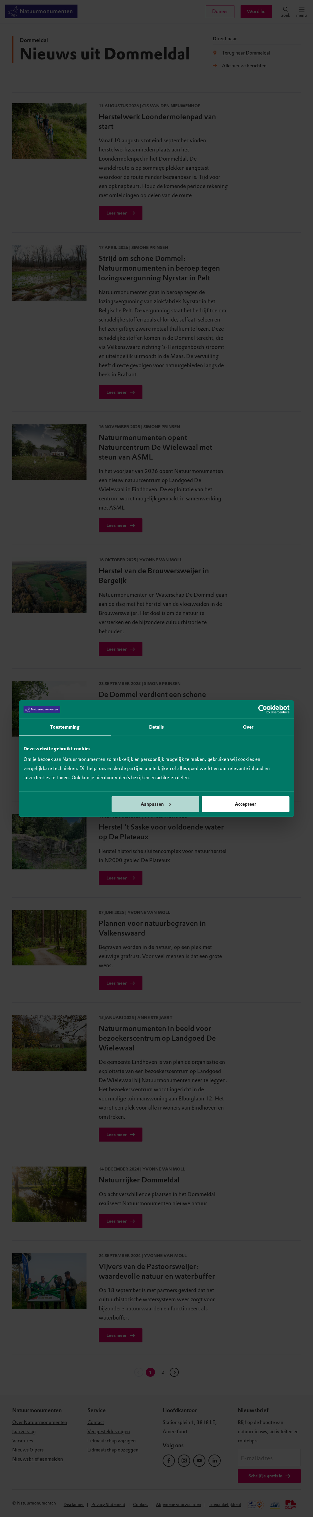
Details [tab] (156, 727)
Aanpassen (152, 804)
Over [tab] (248, 727)
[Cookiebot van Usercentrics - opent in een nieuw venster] (262, 709)
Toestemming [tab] (64, 727)
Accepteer (245, 804)
